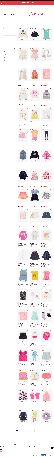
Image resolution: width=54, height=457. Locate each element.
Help (1, 449)
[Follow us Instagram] (2, 455)
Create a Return (2, 444)
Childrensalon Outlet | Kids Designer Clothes (27, 3)
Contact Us (16, 440)
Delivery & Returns (3, 446)
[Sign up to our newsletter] (52, 448)
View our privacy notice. (45, 449)
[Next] (37, 430)
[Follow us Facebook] (0, 455)
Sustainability (30, 444)
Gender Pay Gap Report (31, 446)
